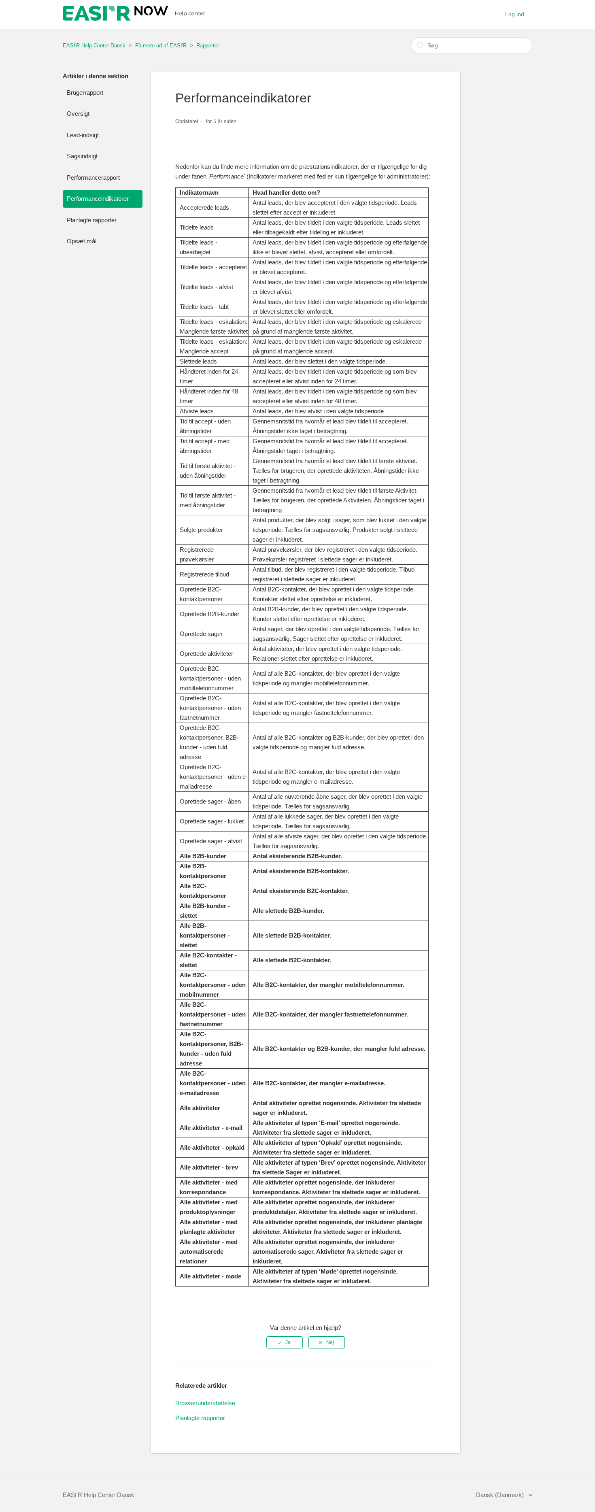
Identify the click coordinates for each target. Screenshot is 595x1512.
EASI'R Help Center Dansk (94, 46)
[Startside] (135, 18)
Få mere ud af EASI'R (161, 46)
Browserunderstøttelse (205, 1402)
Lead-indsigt (83, 135)
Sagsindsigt (82, 156)
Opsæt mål (81, 241)
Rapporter (207, 46)
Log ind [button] (514, 14)
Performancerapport (93, 177)
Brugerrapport (85, 92)
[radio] (284, 1342)
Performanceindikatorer (98, 198)
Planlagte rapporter (92, 220)
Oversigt (78, 113)
